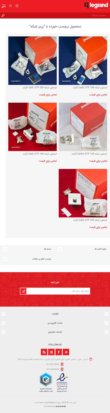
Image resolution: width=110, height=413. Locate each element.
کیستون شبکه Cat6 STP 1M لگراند (40, 154)
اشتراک (23, 291)
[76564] (32, 60)
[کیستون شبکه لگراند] (83, 60)
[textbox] (58, 15)
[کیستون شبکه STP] (32, 127)
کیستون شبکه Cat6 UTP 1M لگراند (90, 87)
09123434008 (52, 369)
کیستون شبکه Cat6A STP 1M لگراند (89, 154)
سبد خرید (4, 6)
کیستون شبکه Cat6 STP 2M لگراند (90, 220)
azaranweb (61, 406)
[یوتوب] (51, 352)
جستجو (3, 15)
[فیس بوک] (58, 352)
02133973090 (52, 364)
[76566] (83, 193)
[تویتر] (66, 352)
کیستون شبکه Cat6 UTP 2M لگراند (39, 87)
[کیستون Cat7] (83, 127)
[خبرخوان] (44, 352)
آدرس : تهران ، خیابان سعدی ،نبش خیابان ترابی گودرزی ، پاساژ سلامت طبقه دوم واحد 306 (53, 359)
